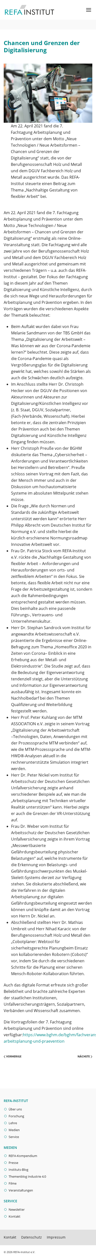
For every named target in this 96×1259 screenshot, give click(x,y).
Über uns (15, 1109)
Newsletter (17, 1209)
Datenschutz (31, 1237)
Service (14, 1137)
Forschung (16, 1116)
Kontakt (14, 1216)
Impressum (56, 1237)
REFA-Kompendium (23, 1156)
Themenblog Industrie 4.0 (27, 1176)
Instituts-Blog (18, 1169)
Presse (13, 1162)
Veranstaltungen (21, 1190)
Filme (12, 1183)
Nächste (84, 1056)
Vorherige (13, 1056)
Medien (14, 1130)
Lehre (13, 1123)
